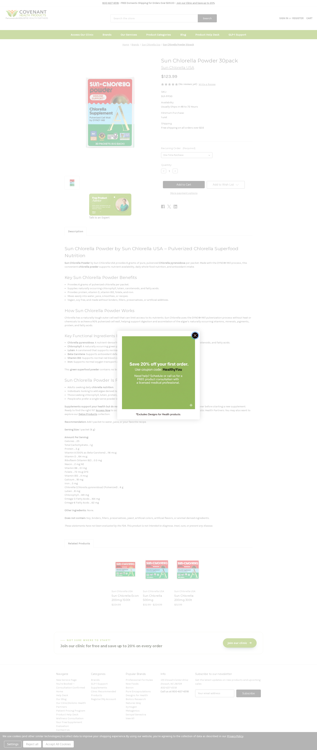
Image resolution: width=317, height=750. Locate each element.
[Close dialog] (195, 335)
